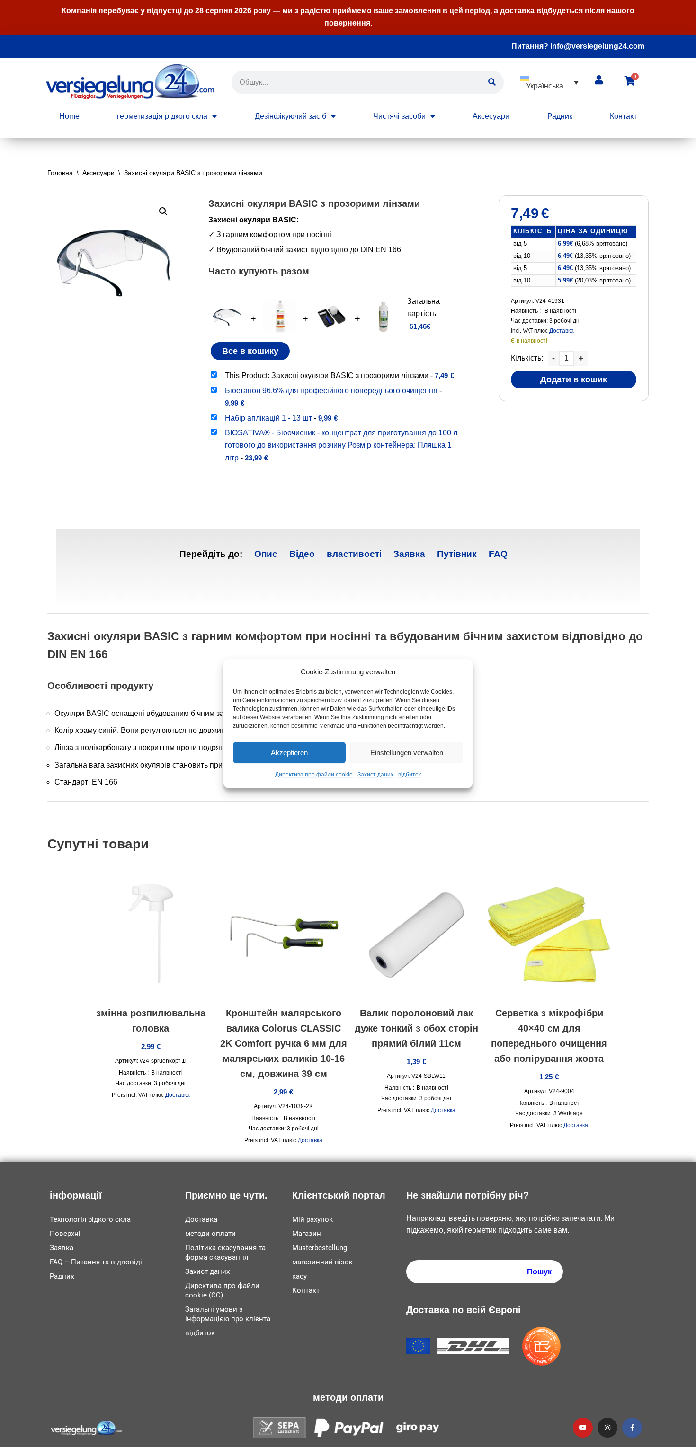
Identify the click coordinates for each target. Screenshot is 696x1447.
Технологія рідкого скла (90, 1219)
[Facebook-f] (632, 1428)
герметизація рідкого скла (162, 116)
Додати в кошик (573, 379)
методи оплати (210, 1233)
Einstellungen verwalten (406, 753)
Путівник (457, 554)
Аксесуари (491, 116)
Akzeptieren (289, 753)
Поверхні (65, 1233)
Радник (559, 116)
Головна (60, 172)
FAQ (498, 554)
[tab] (265, 554)
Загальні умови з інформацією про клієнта (227, 1314)
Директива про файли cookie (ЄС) (222, 1290)
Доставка (561, 330)
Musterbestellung (319, 1248)
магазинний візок (322, 1262)
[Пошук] (492, 82)
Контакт (623, 116)
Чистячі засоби (399, 116)
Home (69, 116)
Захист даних (375, 775)
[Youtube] (583, 1428)
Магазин (306, 1233)
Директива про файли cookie (314, 775)
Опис (265, 554)
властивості (354, 554)
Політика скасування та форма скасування (225, 1253)
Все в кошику (250, 351)
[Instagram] (607, 1428)
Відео (302, 554)
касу (299, 1276)
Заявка (409, 554)
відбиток (409, 775)
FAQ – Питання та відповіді (96, 1262)
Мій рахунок (312, 1219)
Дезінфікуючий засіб (290, 116)
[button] (549, 82)
